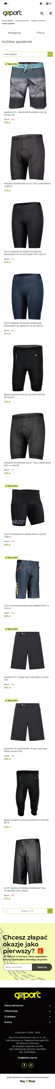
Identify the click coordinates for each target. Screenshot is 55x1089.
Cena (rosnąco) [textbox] (10, 54)
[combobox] (27, 54)
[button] (49, 3)
